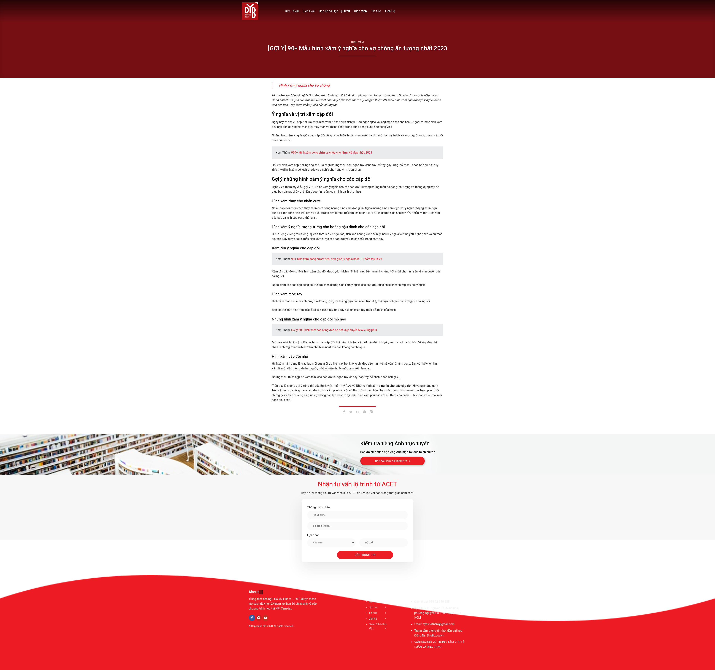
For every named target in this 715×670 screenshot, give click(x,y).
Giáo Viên (360, 11)
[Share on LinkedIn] (371, 413)
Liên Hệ (390, 11)
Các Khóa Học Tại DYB (334, 11)
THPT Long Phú (260, 643)
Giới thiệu (374, 601)
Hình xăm (357, 42)
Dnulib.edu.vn (435, 635)
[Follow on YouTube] (265, 618)
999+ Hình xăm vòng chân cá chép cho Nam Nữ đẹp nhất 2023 (331, 152)
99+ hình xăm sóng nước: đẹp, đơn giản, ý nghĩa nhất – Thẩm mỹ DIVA (336, 259)
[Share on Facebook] (344, 413)
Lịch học (373, 607)
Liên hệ (373, 618)
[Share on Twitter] (351, 413)
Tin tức (376, 11)
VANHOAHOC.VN (425, 642)
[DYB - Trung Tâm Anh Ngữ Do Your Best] (260, 11)
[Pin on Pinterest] (364, 413)
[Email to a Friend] (358, 413)
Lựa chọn (313, 535)
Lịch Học (309, 11)
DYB (270, 626)
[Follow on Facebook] (252, 618)
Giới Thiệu (292, 11)
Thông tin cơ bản (318, 507)
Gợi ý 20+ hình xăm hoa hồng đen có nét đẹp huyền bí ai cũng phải (334, 330)
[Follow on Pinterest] (259, 618)
